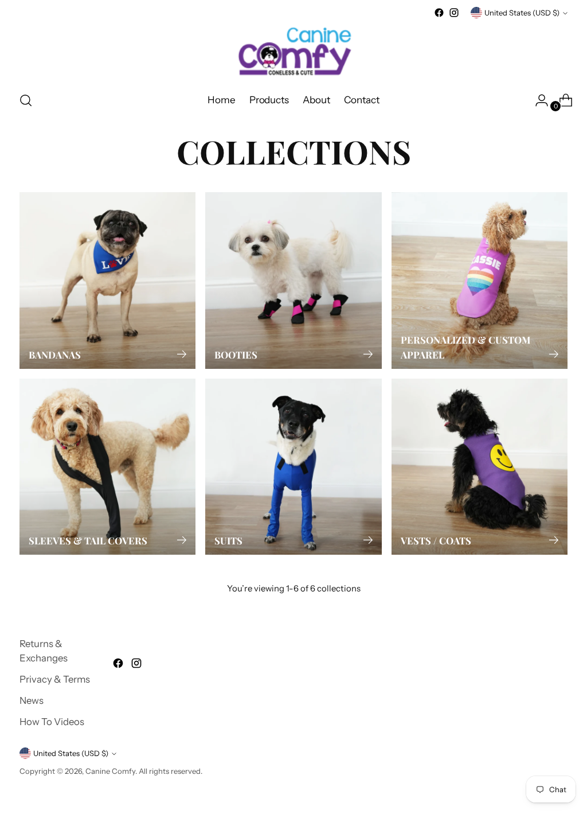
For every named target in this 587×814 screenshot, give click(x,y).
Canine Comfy (110, 771)
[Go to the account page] (537, 100)
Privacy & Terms (54, 679)
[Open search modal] (25, 100)
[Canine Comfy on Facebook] (439, 12)
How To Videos (51, 721)
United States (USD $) (521, 12)
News (31, 700)
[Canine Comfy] (293, 51)
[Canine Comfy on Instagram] (454, 12)
